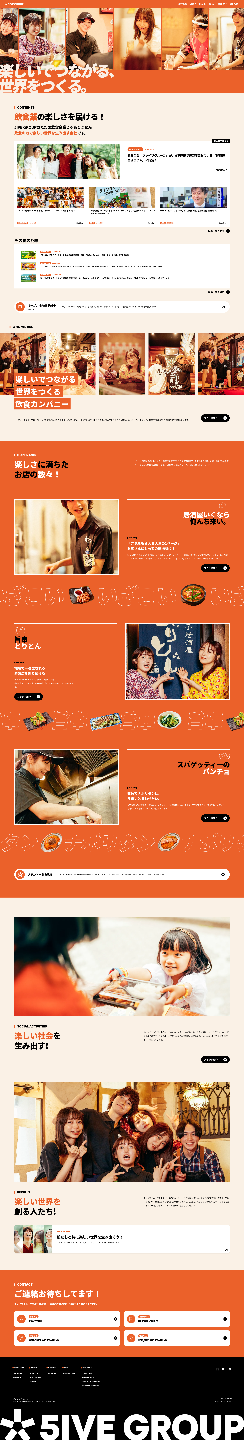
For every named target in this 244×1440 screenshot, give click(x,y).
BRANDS (203, 4)
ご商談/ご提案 (87, 1373)
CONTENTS (182, 4)
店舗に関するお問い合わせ (91, 1381)
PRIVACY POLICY (226, 1399)
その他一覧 (17, 1377)
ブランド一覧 (52, 1373)
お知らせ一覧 (17, 1373)
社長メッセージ (35, 1377)
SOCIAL (212, 4)
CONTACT (234, 4)
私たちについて (35, 1373)
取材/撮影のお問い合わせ (90, 1385)
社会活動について (69, 1373)
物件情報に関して (88, 1377)
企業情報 (33, 1381)
